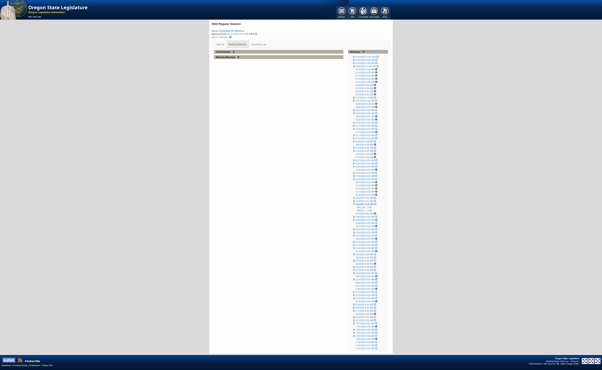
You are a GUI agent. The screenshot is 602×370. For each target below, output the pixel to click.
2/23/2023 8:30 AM (365, 279)
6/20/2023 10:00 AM (366, 66)
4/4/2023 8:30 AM (365, 204)
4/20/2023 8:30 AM (365, 172)
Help (30, 16)
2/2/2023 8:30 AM (364, 317)
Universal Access (20, 365)
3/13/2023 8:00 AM (365, 251)
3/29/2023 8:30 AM (365, 219)
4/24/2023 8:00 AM (365, 169)
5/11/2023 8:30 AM (365, 135)
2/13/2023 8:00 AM (365, 301)
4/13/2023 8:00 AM (365, 185)
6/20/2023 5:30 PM (365, 63)
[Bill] (352, 12)
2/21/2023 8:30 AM (365, 285)
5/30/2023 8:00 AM (365, 103)
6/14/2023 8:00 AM (365, 75)
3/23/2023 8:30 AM (365, 229)
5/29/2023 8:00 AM (365, 106)
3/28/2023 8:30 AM (365, 223)
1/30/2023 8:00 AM (365, 326)
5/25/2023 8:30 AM (365, 110)
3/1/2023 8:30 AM (364, 270)
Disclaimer (6, 365)
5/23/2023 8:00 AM (365, 116)
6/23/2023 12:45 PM (366, 56)
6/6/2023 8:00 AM (364, 91)
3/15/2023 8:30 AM (365, 244)
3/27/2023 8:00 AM (365, 226)
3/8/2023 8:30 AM (364, 257)
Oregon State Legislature (58, 7)
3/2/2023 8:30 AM (364, 266)
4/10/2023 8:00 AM (365, 194)
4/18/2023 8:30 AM (365, 179)
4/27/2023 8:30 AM (365, 160)
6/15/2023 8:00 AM (365, 72)
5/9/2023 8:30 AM (364, 141)
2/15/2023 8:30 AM (365, 295)
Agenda (220, 44)
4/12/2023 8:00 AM (365, 188)
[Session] (341, 12)
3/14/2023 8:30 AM (365, 248)
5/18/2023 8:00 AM (365, 122)
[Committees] (363, 12)
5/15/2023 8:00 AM (365, 132)
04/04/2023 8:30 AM (238, 33)
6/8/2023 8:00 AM (364, 85)
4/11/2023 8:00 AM (365, 191)
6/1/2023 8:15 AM (364, 97)
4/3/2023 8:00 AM (364, 213)
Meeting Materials (238, 44)
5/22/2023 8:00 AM (365, 119)
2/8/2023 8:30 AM (364, 307)
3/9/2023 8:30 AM (364, 254)
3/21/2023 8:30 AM (365, 235)
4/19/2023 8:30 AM (365, 175)
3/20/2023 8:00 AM (365, 238)
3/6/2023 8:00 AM (364, 263)
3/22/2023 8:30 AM (365, 232)
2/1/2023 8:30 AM (364, 320)
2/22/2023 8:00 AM (365, 282)
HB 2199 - (364, 207)
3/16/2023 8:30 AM (365, 241)
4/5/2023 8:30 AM (364, 201)
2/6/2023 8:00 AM (364, 313)
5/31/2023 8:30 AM (365, 100)
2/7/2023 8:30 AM (364, 310)
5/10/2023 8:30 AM (365, 138)
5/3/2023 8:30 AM (364, 150)
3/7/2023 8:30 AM (364, 260)
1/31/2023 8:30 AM (365, 323)
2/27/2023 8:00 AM (365, 276)
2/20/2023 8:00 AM (365, 288)
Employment (34, 365)
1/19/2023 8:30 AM (365, 342)
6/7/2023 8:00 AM (364, 88)
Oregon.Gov (47, 365)
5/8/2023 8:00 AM (364, 144)
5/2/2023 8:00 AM (364, 154)
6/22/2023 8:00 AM (365, 59)
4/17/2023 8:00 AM (365, 182)
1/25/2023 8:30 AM (365, 332)
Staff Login (37, 16)
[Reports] (385, 12)
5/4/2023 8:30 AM (364, 147)
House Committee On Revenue (228, 30)
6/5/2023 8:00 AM (364, 94)
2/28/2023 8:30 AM (365, 273)
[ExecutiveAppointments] (374, 12)
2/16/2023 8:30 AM (365, 291)
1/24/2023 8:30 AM (365, 335)
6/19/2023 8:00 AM (365, 69)
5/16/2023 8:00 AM (365, 128)
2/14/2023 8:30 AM (365, 298)
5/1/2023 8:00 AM (364, 157)
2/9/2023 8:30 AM (364, 304)
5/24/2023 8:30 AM (365, 113)
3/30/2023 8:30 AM (365, 216)
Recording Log (258, 44)
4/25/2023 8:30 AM (365, 166)
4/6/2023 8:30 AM (364, 197)
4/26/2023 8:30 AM (365, 163)
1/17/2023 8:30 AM (365, 348)
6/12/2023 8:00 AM (365, 81)
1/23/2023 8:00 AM (365, 339)
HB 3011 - (364, 210)
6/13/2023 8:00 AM (365, 78)
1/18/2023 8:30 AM (365, 345)
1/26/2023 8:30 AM (365, 329)
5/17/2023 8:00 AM (365, 125)
